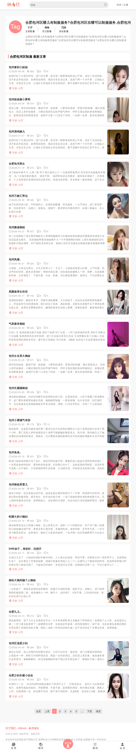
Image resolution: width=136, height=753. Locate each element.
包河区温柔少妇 (18, 643)
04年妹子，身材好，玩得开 (25, 548)
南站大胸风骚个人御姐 (22, 580)
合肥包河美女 (17, 163)
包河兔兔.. (15, 452)
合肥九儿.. (15, 611)
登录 (119, 4)
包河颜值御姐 (17, 227)
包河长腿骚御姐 (18, 388)
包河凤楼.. (15, 259)
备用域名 (34, 728)
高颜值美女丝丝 (18, 291)
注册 (125, 4)
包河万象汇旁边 (18, 196)
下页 (89, 711)
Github (22, 728)
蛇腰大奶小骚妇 (18, 516)
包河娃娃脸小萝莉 (19, 99)
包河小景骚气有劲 (19, 420)
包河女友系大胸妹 (19, 356)
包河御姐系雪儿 (18, 484)
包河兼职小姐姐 (18, 67)
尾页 (98, 711)
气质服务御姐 (17, 323)
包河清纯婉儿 (17, 131)
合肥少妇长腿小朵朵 (21, 675)
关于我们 (10, 728)
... (82, 711)
